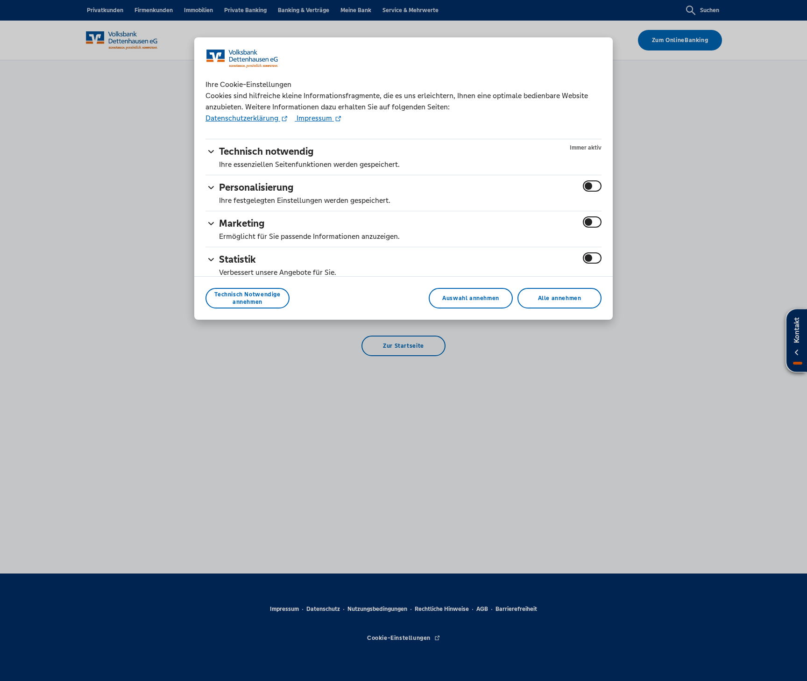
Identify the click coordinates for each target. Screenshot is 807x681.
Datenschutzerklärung (242, 118)
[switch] (592, 186)
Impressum (314, 118)
